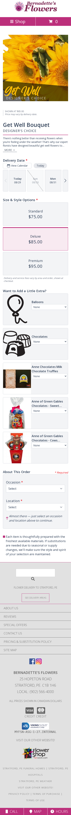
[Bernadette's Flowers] (35, 11)
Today (40, 165)
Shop (20, 21)
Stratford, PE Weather (35, 781)
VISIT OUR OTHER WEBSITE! (35, 740)
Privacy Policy (19, 794)
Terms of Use (35, 800)
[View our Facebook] (32, 663)
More (8, 150)
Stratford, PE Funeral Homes (24, 768)
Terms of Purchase (46, 794)
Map (37, 811)
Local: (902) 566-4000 (35, 691)
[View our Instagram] (39, 663)
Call (13, 811)
